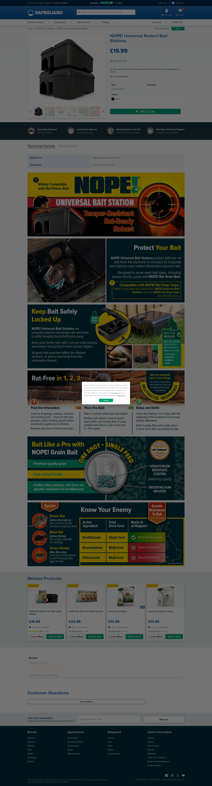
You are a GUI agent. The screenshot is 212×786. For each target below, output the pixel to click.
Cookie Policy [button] (115, 393)
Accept (106, 400)
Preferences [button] (121, 395)
